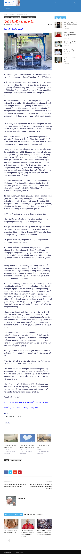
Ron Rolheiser (46, 3)
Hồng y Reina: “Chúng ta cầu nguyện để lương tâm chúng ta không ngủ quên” (44, 532)
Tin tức (37, 3)
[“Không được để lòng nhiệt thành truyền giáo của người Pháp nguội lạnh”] (58, 25)
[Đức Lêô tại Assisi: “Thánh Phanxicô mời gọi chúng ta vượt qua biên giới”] (58, 60)
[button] (74, 3)
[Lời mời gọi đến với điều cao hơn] (11, 438)
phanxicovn (9, 24)
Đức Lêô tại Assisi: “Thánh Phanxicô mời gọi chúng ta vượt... (70, 59)
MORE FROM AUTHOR (33, 515)
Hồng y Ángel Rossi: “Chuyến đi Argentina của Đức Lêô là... (70, 34)
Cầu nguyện (11, 14)
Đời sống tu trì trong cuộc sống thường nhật (21, 407)
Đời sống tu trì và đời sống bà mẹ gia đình (31, 402)
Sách (55, 3)
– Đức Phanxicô (27, 3)
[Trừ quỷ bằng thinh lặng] (44, 438)
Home (5, 14)
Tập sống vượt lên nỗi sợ (30, 17)
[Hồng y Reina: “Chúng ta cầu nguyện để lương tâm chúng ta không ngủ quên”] (44, 524)
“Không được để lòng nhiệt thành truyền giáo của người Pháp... (70, 24)
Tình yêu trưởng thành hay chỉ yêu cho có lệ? (27, 446)
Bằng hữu (8, 9)
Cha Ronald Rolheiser (15, 17)
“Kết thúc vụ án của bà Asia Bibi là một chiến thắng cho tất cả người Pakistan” (41, 487)
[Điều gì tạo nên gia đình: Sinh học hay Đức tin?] (11, 524)
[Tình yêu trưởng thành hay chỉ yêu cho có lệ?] (27, 438)
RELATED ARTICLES (13, 515)
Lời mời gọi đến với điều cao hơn (10, 446)
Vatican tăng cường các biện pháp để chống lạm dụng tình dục (15, 486)
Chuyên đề (64, 3)
